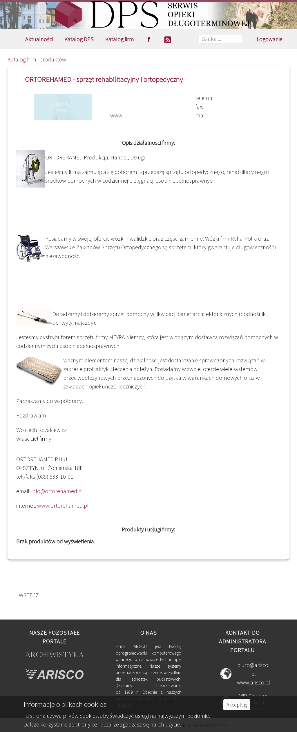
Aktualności (39, 39)
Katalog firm (119, 39)
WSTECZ (28, 595)
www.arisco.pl (253, 682)
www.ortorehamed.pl (62, 505)
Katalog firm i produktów (37, 59)
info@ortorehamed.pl (57, 491)
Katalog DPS (79, 39)
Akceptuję (237, 705)
